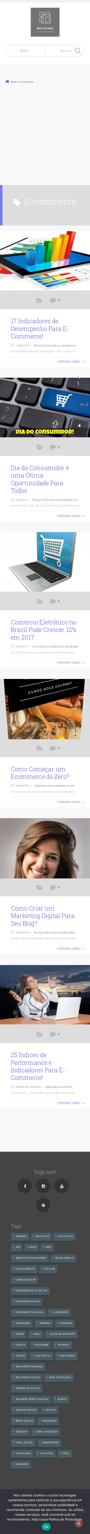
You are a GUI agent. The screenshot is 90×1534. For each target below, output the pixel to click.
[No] (84, 1511)
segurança (49, 1420)
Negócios (40, 1035)
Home (14, 81)
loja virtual (42, 1355)
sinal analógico (47, 1431)
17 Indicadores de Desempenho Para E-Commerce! (40, 328)
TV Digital (46, 1453)
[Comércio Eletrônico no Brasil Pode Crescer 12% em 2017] (45, 562)
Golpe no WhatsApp (62, 1333)
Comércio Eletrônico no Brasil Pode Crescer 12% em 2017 (43, 629)
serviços (21, 1431)
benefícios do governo (31, 1258)
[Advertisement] (45, 132)
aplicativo (42, 1236)
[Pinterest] (43, 1205)
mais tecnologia (60, 1377)
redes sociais (24, 1420)
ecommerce (23, 1323)
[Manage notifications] (79, 1523)
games (20, 1333)
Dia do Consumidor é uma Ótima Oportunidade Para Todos (40, 479)
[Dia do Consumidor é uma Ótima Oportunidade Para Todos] (45, 408)
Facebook (66, 1323)
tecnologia (23, 1453)
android (21, 1236)
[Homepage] (45, 22)
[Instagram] (43, 1186)
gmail (37, 1333)
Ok (46, 1527)
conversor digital (28, 1301)
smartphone (50, 1442)
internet (64, 1344)
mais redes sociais (28, 1377)
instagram (41, 1344)
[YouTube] (61, 1186)
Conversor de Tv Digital (32, 1290)
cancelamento (25, 1268)
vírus (66, 1453)
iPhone (20, 1355)
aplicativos (65, 1236)
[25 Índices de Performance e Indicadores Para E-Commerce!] (45, 995)
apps (48, 1247)
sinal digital (24, 1442)
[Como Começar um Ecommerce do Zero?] (45, 709)
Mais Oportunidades (39, 301)
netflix (51, 1409)
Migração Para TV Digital (32, 1399)
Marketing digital (28, 1388)
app (18, 1247)
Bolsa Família (64, 1258)
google (20, 1344)
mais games (67, 1355)
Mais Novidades (40, 602)
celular (49, 1268)
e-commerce (60, 1312)
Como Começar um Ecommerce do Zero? (40, 773)
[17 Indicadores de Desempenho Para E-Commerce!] (45, 261)
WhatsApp (22, 1464)
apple (32, 1247)
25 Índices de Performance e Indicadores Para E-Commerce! (38, 1066)
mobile (62, 1399)
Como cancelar (26, 1279)
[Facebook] (25, 1186)
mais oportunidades (29, 1366)
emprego (45, 1323)
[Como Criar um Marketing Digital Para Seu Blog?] (45, 848)
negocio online (26, 1409)
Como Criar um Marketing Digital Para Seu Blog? (43, 915)
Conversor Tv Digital (30, 1312)
